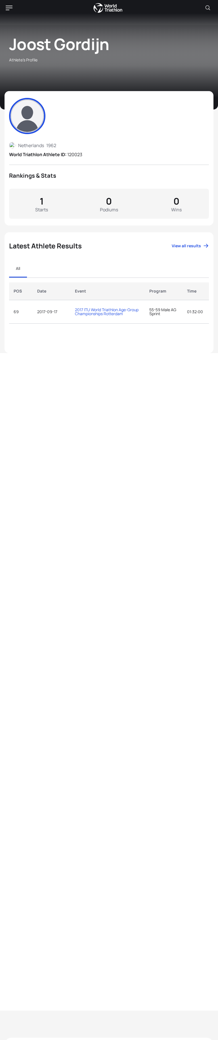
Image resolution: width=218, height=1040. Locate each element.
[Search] (208, 8)
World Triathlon (107, 8)
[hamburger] (9, 8)
